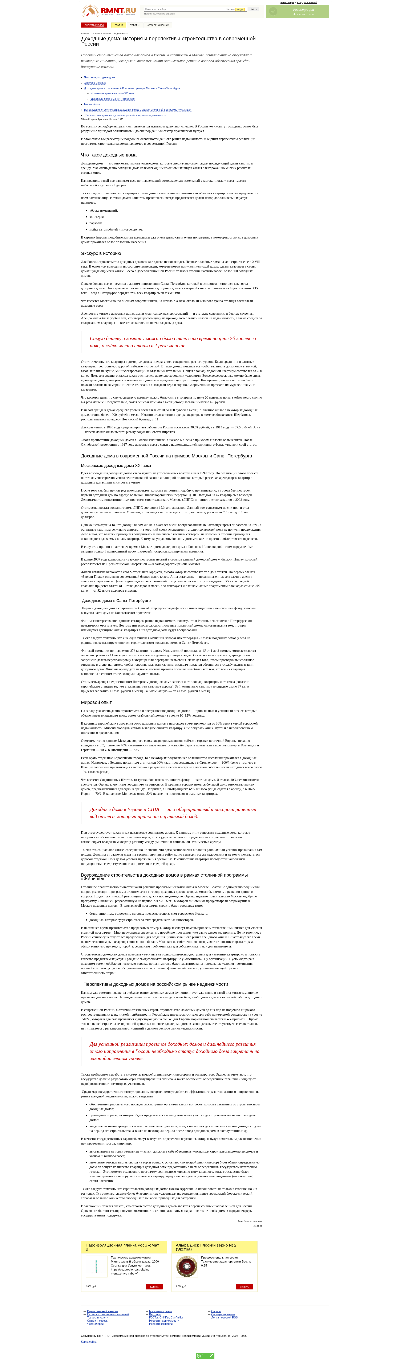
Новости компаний (161, 1323)
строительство (107, 14)
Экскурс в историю (95, 82)
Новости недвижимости (164, 1320)
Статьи (119, 25)
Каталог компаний (158, 25)
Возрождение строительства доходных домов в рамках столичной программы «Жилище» (137, 109)
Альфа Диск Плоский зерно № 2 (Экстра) (206, 1247)
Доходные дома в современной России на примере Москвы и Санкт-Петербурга (132, 88)
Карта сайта (88, 1341)
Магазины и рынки (160, 1311)
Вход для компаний (307, 2)
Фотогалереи (95, 1323)
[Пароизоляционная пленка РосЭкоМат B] (96, 1276)
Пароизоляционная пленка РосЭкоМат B (122, 1247)
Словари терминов (223, 1314)
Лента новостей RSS (224, 1317)
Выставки (155, 1314)
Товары (135, 25)
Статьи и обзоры (97, 1320)
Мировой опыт (93, 104)
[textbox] (195, 9)
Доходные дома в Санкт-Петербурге (112, 98)
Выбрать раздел (94, 25)
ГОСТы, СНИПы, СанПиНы (166, 1317)
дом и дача (130, 14)
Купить (154, 1286)
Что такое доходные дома (99, 77)
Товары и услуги (97, 1317)
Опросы (216, 1311)
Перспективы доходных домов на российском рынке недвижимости (125, 115)
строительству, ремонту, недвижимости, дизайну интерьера (188, 1335)
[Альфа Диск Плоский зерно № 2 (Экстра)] (187, 1276)
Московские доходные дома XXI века (112, 93)
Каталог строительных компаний (108, 1314)
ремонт (120, 14)
